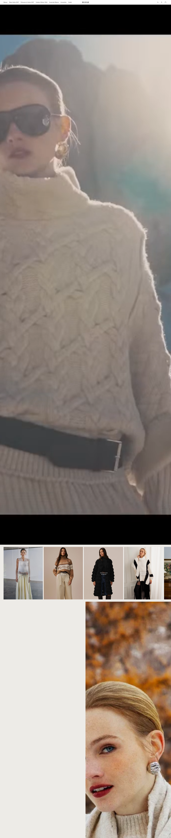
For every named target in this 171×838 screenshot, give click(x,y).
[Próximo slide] (165, 573)
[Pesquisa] (158, 2)
